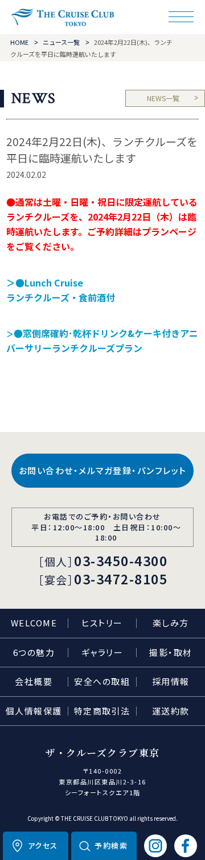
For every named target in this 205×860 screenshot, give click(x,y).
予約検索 (111, 845)
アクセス (43, 845)
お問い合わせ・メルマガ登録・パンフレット (103, 470)
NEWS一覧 (163, 98)
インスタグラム (155, 845)
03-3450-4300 (120, 560)
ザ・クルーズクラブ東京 (62, 17)
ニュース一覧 (61, 42)
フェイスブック (185, 845)
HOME (19, 42)
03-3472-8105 (120, 578)
